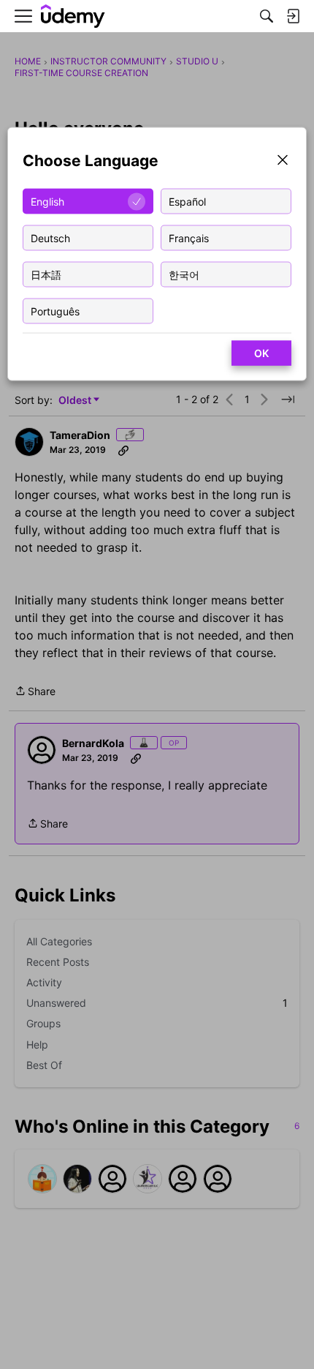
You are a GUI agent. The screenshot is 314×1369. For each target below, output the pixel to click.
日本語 (46, 274)
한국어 (184, 274)
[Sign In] (293, 16)
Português (55, 310)
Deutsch (50, 237)
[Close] (282, 161)
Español (187, 201)
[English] (73, 16)
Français (189, 237)
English (47, 201)
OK (261, 353)
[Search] (266, 16)
